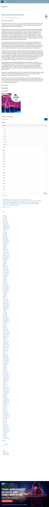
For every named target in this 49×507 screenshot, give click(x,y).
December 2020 (6, 303)
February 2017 (6, 356)
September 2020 (6, 307)
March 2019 (5, 329)
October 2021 (5, 289)
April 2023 (5, 265)
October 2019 (5, 320)
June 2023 (5, 262)
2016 (4, 172)
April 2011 (5, 435)
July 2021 (5, 293)
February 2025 (6, 238)
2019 (4, 164)
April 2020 (5, 314)
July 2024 (5, 245)
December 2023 (6, 253)
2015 (4, 175)
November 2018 (6, 333)
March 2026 (5, 221)
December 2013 (6, 400)
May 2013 (5, 408)
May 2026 (5, 218)
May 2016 (5, 368)
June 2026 (5, 216)
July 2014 (5, 394)
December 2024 (6, 241)
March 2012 (5, 424)
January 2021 (5, 302)
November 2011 (6, 428)
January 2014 (5, 398)
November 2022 (6, 272)
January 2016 (5, 374)
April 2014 (5, 395)
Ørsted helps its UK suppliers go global (10, 205)
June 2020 (5, 312)
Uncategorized (5, 444)
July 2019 (5, 323)
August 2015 (5, 381)
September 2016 (6, 363)
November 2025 (6, 226)
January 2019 (5, 330)
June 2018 (5, 340)
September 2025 (6, 228)
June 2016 (5, 367)
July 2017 (5, 351)
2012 (4, 183)
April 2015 (5, 384)
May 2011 (5, 434)
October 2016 (5, 361)
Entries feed (5, 451)
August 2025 (5, 229)
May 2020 (5, 313)
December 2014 (6, 388)
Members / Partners (42, 1)
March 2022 (5, 283)
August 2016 (5, 364)
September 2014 (6, 393)
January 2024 (5, 252)
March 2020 (5, 316)
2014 (4, 178)
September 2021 (6, 290)
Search (45, 193)
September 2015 (6, 380)
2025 (4, 147)
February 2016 (6, 373)
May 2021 (5, 296)
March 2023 (5, 266)
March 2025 (5, 236)
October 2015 (5, 378)
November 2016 (6, 360)
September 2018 (6, 336)
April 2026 (5, 219)
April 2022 (5, 282)
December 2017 (6, 344)
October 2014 (5, 391)
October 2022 (5, 273)
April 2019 (5, 327)
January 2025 (5, 239)
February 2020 (6, 317)
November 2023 (6, 255)
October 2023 (5, 256)
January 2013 (5, 412)
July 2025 (5, 231)
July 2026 (5, 215)
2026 (4, 125)
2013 (4, 180)
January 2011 (5, 437)
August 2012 (5, 418)
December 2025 (6, 225)
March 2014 (5, 397)
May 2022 (5, 280)
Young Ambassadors (28, 1)
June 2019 (5, 324)
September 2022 (6, 275)
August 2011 (5, 432)
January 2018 (5, 343)
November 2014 (6, 390)
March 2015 (5, 385)
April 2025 (5, 235)
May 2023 (5, 263)
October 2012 (5, 415)
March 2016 (5, 371)
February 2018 (6, 341)
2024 (4, 150)
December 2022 (6, 270)
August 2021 (5, 292)
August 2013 (5, 404)
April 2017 (5, 353)
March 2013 (5, 411)
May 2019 (5, 326)
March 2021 (5, 299)
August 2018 (5, 337)
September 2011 (6, 431)
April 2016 (5, 370)
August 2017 (5, 350)
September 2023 (6, 258)
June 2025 (5, 232)
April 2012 (5, 422)
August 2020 (5, 309)
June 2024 (5, 246)
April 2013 (5, 410)
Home (14, 1)
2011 (4, 186)
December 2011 (6, 427)
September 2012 (6, 417)
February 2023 (6, 268)
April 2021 (5, 297)
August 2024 (5, 243)
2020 (4, 161)
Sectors (21, 1)
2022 (4, 155)
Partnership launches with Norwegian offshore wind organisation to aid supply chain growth (21, 202)
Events (37, 1)
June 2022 (5, 279)
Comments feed (6, 453)
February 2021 (6, 300)
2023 (4, 153)
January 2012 (5, 425)
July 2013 (5, 405)
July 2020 (5, 310)
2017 (4, 169)
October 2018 (5, 334)
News (34, 1)
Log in (4, 450)
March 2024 (5, 249)
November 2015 (6, 377)
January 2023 (5, 269)
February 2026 (6, 222)
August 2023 (5, 259)
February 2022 (6, 285)
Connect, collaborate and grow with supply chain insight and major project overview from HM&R (22, 200)
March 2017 (5, 354)
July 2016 (5, 366)
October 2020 (5, 306)
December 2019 (6, 319)
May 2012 (5, 421)
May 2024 (5, 248)
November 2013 (6, 401)
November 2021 (6, 287)
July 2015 (5, 383)
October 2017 (5, 347)
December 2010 (6, 438)
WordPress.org (6, 454)
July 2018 (5, 339)
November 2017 (6, 346)
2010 (4, 189)
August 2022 (5, 276)
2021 (4, 158)
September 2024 (6, 242)
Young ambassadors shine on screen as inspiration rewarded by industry (17, 199)
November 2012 (6, 414)
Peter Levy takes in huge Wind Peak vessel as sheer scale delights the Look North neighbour (21, 203)
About (17, 1)
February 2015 (6, 387)
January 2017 (5, 357)
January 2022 (5, 286)
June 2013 (5, 407)
